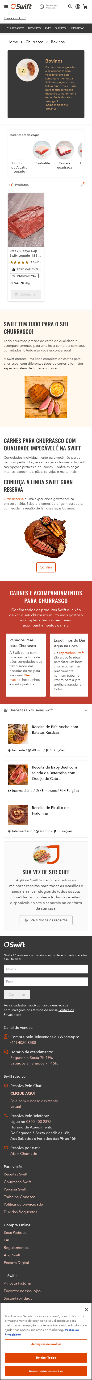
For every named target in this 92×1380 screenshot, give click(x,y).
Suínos (60, 28)
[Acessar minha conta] (78, 6)
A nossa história (17, 1283)
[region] (46, 1341)
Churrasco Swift (17, 1181)
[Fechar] (86, 1309)
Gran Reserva (14, 499)
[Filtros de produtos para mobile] (81, 185)
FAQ (7, 1240)
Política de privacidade (23, 1204)
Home (13, 41)
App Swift (12, 1255)
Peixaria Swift (15, 1189)
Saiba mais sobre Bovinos (57, 106)
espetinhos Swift (71, 653)
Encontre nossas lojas (22, 1290)
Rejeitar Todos (46, 1358)
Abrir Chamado (23, 1153)
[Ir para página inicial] (21, 6)
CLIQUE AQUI (22, 1093)
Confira (46, 567)
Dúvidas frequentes (20, 1211)
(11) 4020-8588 (23, 1042)
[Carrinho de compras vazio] (85, 6)
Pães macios (19, 677)
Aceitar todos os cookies (46, 1371)
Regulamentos (16, 1247)
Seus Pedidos (15, 1232)
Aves (48, 28)
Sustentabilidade (18, 1298)
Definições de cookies (46, 1344)
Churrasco (15, 28)
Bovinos (34, 28)
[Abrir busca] (70, 6)
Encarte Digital (16, 1262)
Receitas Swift (15, 1174)
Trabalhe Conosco (19, 1196)
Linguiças (77, 28)
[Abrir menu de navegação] (6, 6)
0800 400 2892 (38, 1121)
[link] (15, 18)
